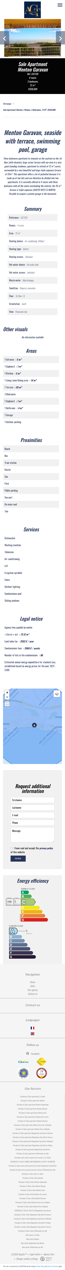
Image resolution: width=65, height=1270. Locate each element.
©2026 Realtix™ (18, 1254)
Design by (49, 1258)
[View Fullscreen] (7, 704)
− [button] (7, 697)
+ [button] (7, 692)
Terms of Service (53, 1266)
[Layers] (57, 693)
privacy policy (46, 848)
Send (18, 859)
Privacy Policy (40, 1266)
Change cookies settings (27, 1258)
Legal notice (34, 1254)
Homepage (7, 103)
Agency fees (48, 1254)
